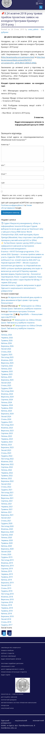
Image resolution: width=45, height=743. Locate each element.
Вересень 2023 (7, 430)
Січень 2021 (6, 520)
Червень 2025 (7, 371)
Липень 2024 (6, 402)
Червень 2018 (7, 608)
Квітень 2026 (6, 343)
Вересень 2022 (7, 464)
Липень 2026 (6, 335)
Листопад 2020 (7, 526)
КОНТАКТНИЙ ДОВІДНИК (9, 700)
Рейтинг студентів (7, 653)
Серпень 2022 (7, 467)
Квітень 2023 (6, 444)
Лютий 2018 (6, 619)
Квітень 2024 (6, 411)
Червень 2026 (7, 337)
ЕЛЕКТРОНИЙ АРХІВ (7, 708)
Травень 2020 (7, 543)
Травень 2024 (7, 408)
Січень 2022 (6, 487)
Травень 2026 (7, 340)
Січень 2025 (6, 385)
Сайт (3, 183)
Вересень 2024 (7, 396)
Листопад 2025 (7, 357)
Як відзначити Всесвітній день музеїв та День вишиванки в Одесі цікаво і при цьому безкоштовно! (21, 300)
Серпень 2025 (7, 366)
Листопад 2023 (7, 425)
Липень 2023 (6, 436)
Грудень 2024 (6, 388)
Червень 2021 (7, 506)
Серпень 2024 (7, 399)
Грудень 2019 (6, 557)
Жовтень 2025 (7, 360)
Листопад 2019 (7, 560)
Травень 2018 (7, 611)
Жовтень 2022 (7, 461)
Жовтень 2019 (7, 563)
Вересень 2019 (7, 565)
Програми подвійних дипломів (12, 663)
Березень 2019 (7, 582)
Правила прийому (7, 650)
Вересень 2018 (7, 599)
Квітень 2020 (6, 546)
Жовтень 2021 (7, 495)
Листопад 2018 (7, 594)
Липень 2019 (6, 571)
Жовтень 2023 (7, 428)
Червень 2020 (7, 540)
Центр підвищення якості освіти (12, 669)
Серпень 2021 (7, 501)
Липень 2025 (6, 368)
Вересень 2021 (7, 498)
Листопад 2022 (7, 459)
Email (3, 174)
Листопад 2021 (7, 492)
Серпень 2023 (7, 433)
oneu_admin (33, 29)
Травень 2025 (7, 374)
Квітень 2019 (6, 580)
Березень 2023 (7, 447)
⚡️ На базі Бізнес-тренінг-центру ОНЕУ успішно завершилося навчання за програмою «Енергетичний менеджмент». (21, 246)
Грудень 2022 (6, 456)
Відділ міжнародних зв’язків (11, 659)
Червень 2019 (7, 574)
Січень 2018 (6, 622)
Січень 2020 (6, 554)
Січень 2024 (6, 419)
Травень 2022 (7, 475)
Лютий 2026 (6, 349)
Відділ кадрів (5, 675)
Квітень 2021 (6, 512)
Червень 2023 (7, 439)
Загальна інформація (8, 656)
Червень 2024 (7, 405)
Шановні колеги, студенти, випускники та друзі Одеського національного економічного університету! (21, 288)
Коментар (5, 144)
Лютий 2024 (6, 416)
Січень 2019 (6, 588)
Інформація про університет (11, 647)
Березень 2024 (7, 413)
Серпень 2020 (7, 535)
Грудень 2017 (6, 625)
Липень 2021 (6, 504)
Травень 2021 (7, 509)
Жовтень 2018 (7, 596)
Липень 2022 (6, 470)
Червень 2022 (7, 473)
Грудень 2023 (6, 422)
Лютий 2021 (6, 518)
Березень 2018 (7, 616)
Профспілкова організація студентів (14, 672)
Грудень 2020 (6, 523)
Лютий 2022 (6, 484)
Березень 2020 (7, 549)
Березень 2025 (7, 380)
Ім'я (3, 165)
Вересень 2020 (7, 532)
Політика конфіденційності (12, 205)
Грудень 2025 (6, 354)
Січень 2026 (6, 351)
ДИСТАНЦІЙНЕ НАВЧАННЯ (9, 697)
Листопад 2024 (7, 391)
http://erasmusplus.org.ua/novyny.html (18, 57)
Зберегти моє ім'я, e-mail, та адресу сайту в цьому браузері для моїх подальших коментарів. (22, 196)
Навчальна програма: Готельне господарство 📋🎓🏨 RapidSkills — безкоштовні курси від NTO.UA (21, 314)
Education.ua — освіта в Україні (12, 694)
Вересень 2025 (7, 363)
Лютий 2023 (6, 450)
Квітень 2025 (6, 377)
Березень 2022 (7, 481)
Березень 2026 (7, 346)
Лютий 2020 (6, 551)
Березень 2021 (7, 515)
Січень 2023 (6, 453)
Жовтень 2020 (7, 529)
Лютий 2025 (6, 383)
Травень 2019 (7, 577)
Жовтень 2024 (7, 394)
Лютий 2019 (6, 585)
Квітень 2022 (6, 478)
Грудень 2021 (6, 489)
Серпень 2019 (7, 568)
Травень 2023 (7, 442)
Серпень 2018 (7, 602)
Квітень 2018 (6, 613)
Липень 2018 (6, 605)
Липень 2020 (6, 537)
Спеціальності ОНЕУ (8, 666)
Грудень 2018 (6, 591)
